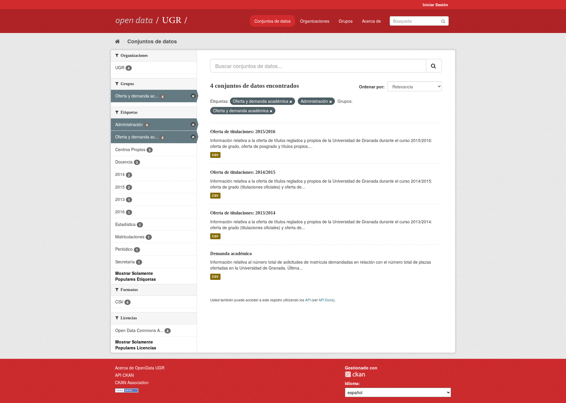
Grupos (346, 21)
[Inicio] (117, 41)
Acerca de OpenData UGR (139, 368)
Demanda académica (231, 253)
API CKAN (124, 375)
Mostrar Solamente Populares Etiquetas (135, 276)
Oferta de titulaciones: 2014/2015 (242, 172)
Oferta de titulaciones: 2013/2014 (242, 212)
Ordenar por (371, 87)
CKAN (355, 374)
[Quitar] (290, 101)
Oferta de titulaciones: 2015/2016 (242, 131)
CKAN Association (132, 382)
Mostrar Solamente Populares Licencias (135, 345)
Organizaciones (314, 21)
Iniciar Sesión (435, 4)
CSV (215, 155)
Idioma (351, 383)
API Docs (326, 299)
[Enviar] (443, 20)
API (308, 299)
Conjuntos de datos (272, 21)
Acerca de (371, 21)
